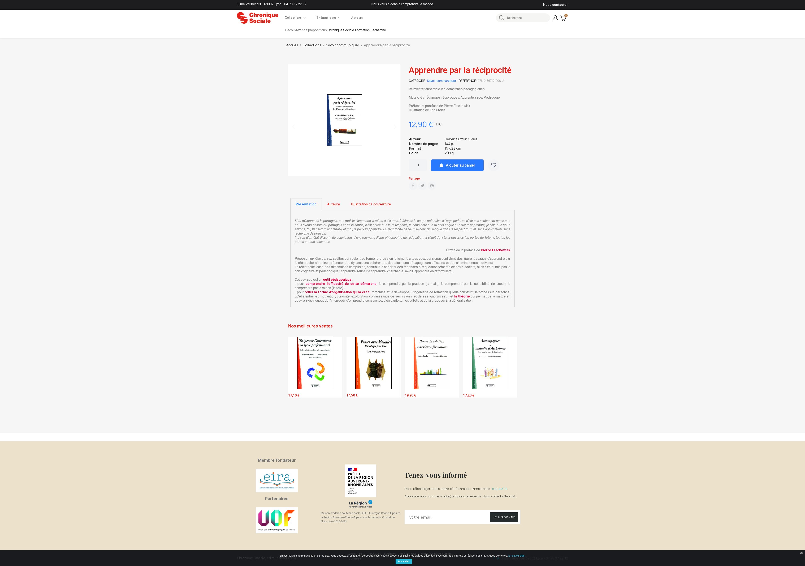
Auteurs (357, 18)
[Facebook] (413, 185)
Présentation (306, 204)
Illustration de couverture (371, 204)
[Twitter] (422, 185)
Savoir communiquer (441, 81)
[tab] (306, 204)
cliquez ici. (500, 489)
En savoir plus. (516, 555)
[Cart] (563, 18)
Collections (293, 18)
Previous (294, 383)
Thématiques (326, 18)
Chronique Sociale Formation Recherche (357, 30)
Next (510, 383)
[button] (293, 127)
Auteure (333, 204)
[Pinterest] (432, 185)
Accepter (403, 561)
